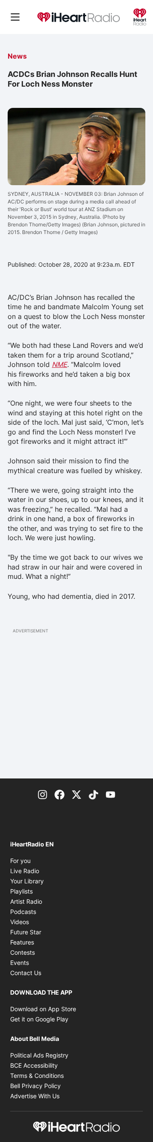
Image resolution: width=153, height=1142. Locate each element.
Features (22, 942)
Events (19, 962)
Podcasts (23, 911)
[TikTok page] (93, 794)
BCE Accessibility (34, 1065)
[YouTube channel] (110, 794)
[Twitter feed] (76, 794)
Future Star (25, 932)
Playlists (21, 891)
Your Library (27, 881)
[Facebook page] (59, 794)
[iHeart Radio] (139, 16)
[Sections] (15, 16)
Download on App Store (43, 1008)
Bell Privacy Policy (35, 1085)
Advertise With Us (35, 1096)
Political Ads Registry (39, 1055)
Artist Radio (26, 901)
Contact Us (25, 972)
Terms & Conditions (37, 1075)
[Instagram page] (42, 794)
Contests (22, 952)
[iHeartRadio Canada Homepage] (78, 17)
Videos (19, 921)
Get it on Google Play (39, 1019)
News (17, 56)
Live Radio (24, 870)
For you (20, 860)
